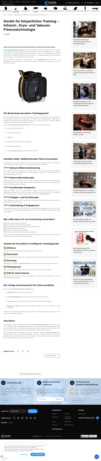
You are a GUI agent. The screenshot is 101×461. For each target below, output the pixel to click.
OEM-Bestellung (69, 425)
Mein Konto (68, 421)
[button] (46, 445)
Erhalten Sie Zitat (25, 1)
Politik (53, 421)
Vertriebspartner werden (8, 4)
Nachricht (10, 15)
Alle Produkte (81, 413)
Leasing (67, 413)
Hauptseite (4, 1)
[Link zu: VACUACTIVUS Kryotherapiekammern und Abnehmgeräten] (50, 3)
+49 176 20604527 (89, 2)
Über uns (11, 1)
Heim (5, 15)
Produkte (17, 1)
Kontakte (33, 1)
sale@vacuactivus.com (73, 2)
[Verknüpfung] (14, 418)
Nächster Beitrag (50, 355)
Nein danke (23, 454)
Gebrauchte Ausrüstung (68, 417)
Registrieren (55, 417)
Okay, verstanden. (38, 454)
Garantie (54, 413)
